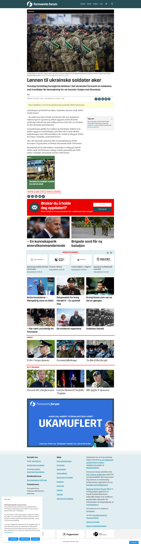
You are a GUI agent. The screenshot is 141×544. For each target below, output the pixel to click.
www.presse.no (92, 505)
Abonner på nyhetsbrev (65, 499)
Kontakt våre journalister (35, 465)
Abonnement (61, 469)
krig (42, 192)
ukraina (49, 192)
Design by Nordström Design (96, 526)
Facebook (60, 482)
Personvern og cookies (65, 477)
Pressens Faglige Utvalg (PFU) (98, 489)
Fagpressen (90, 511)
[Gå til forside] (42, 4)
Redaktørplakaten (92, 468)
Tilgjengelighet (62, 473)
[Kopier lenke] (109, 99)
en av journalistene (93, 127)
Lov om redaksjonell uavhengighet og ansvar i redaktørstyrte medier (99, 462)
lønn (37, 192)
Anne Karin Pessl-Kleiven (35, 472)
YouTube (60, 494)
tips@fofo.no (91, 125)
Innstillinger (134, 542)
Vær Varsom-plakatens (95, 474)
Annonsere (60, 465)
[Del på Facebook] (96, 99)
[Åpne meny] (112, 4)
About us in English (93, 522)
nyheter (30, 192)
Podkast (95, 4)
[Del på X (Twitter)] (99, 99)
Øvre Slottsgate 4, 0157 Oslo (37, 480)
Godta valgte (24, 539)
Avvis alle (35, 539)
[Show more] (112, 119)
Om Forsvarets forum (64, 461)
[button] (108, 253)
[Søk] (106, 4)
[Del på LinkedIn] (102, 99)
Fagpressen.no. (8, 532)
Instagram (60, 486)
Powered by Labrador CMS (70, 541)
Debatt (89, 4)
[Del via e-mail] (105, 99)
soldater (57, 192)
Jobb (101, 4)
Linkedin (60, 490)
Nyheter (83, 4)
